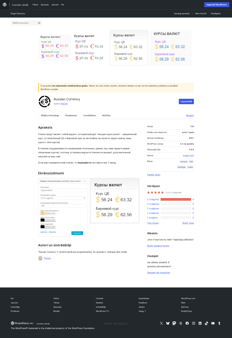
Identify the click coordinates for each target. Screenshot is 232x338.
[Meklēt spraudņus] (39, 23)
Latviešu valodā (42, 324)
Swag (142, 311)
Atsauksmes (71, 115)
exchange (181, 167)
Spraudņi (57, 307)
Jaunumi (14, 303)
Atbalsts (190, 115)
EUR (191, 162)
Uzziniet (99, 298)
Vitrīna (56, 298)
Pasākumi (143, 303)
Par (12, 298)
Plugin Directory (18, 13)
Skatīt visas (188, 223)
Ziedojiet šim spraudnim (158, 272)
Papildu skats (153, 174)
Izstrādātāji (101, 307)
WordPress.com (188, 298)
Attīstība (106, 115)
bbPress (185, 307)
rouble (190, 167)
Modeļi (56, 311)
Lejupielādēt (186, 101)
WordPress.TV (102, 311)
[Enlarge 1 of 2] (84, 181)
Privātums (15, 311)
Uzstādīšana (89, 115)
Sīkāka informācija (50, 115)
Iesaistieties (144, 298)
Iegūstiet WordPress (217, 4)
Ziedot (142, 307)
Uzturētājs (15, 307)
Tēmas (56, 303)
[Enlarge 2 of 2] (135, 181)
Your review (153, 223)
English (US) (188, 155)
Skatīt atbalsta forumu (158, 245)
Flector (64, 103)
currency (183, 162)
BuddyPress (186, 311)
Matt (183, 303)
